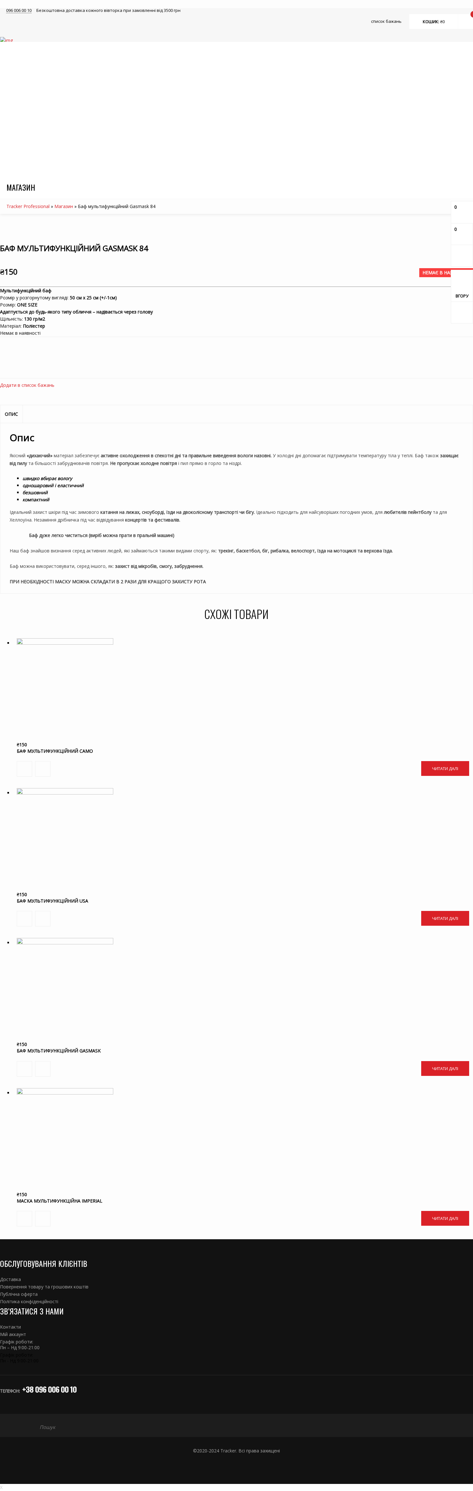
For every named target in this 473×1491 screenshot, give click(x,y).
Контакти (10, 1327)
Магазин (63, 206)
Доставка (10, 1279)
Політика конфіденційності (29, 1301)
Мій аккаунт (13, 1334)
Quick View (235, 700)
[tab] (11, 414)
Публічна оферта (19, 1294)
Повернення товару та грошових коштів (44, 1287)
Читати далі (445, 768)
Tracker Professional (28, 206)
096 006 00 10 (19, 10)
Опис (11, 414)
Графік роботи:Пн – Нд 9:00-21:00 (20, 1344)
